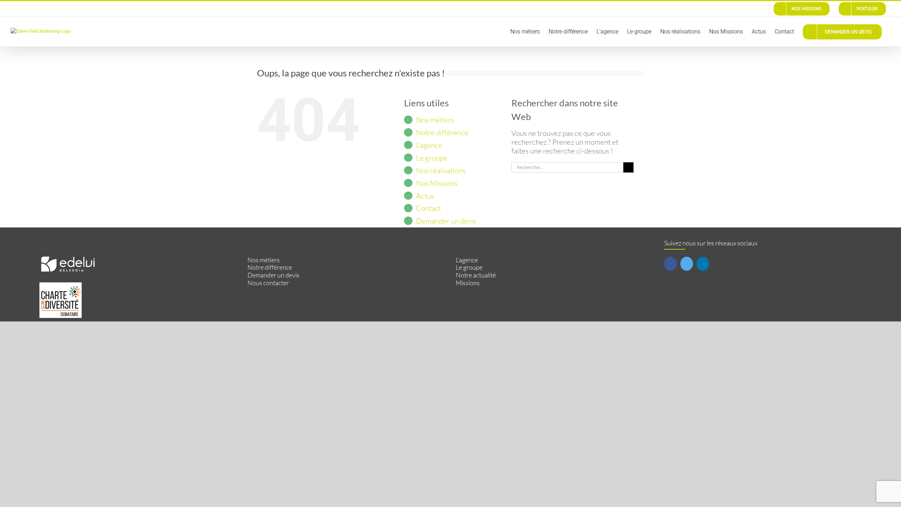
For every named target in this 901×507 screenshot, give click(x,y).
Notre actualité (476, 275)
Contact (428, 208)
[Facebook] (670, 264)
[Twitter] (686, 264)
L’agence (429, 145)
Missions (468, 283)
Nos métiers (435, 119)
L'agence (467, 260)
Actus (425, 195)
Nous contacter (268, 283)
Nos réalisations (441, 170)
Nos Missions (437, 183)
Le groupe (431, 157)
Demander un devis (446, 220)
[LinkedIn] (703, 264)
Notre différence (442, 132)
